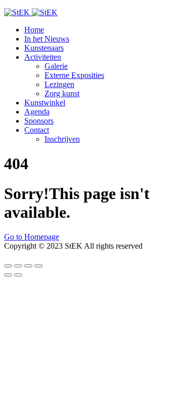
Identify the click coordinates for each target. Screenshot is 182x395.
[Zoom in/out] (38, 265)
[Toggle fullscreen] (28, 265)
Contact (36, 130)
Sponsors (39, 120)
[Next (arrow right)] (18, 274)
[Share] (18, 265)
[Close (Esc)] (8, 265)
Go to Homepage (31, 236)
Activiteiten (42, 57)
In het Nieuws (46, 38)
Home (34, 29)
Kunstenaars (44, 48)
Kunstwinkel (44, 102)
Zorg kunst (61, 93)
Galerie (56, 66)
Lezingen (59, 84)
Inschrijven (62, 139)
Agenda (37, 111)
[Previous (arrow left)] (8, 274)
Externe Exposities (74, 75)
